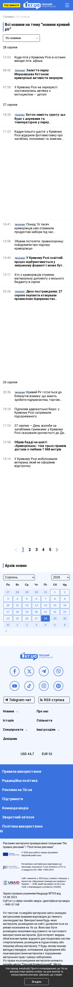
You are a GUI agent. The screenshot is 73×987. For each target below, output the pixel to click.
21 (45, 611)
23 (64, 611)
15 (54, 605)
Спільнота (44, 720)
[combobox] (21, 38)
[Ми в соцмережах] (14, 671)
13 (36, 605)
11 (17, 605)
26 (26, 618)
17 (8, 611)
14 (45, 605)
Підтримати (11, 5)
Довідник (10, 739)
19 (26, 611)
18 (17, 611)
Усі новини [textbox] (13, 38)
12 (26, 605)
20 (36, 611)
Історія (8, 720)
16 (64, 605)
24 (8, 618)
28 (45, 618)
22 (54, 611)
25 (17, 618)
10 (8, 605)
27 (36, 618)
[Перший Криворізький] (39, 5)
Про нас (42, 711)
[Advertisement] (36, 180)
